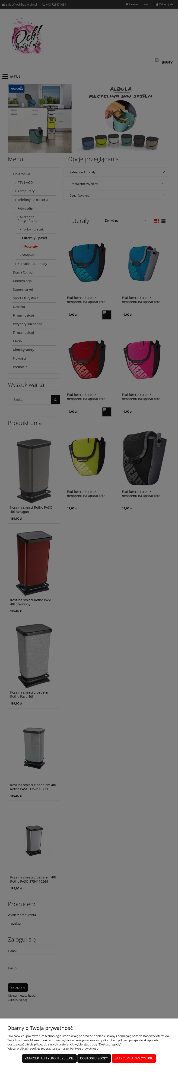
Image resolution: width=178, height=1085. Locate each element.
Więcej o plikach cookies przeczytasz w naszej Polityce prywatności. (53, 1048)
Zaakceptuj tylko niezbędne (49, 1058)
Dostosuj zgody (94, 1058)
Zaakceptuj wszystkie (133, 1058)
